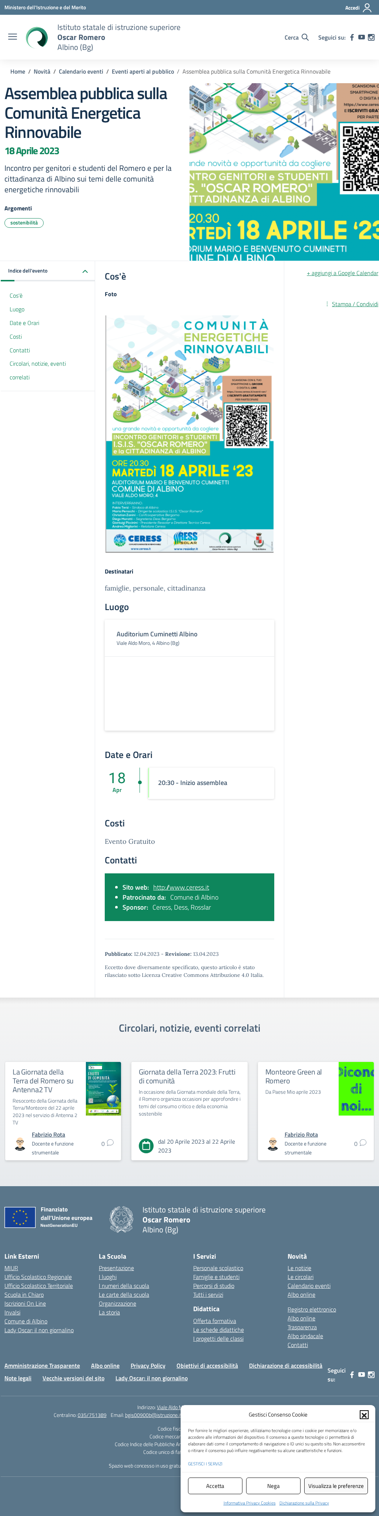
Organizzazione (117, 1303)
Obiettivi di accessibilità (207, 1365)
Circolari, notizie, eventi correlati (38, 370)
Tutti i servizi (208, 1294)
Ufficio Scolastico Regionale (38, 1276)
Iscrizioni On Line (25, 1303)
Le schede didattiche (218, 1329)
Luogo (17, 309)
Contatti (20, 350)
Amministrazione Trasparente (42, 1365)
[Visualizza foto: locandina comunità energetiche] (189, 434)
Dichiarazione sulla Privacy (304, 1502)
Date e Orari (24, 322)
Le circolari (300, 1276)
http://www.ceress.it (181, 887)
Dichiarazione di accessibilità (285, 1365)
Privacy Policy (148, 1365)
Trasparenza (302, 1327)
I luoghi (108, 1276)
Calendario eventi (309, 1285)
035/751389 (92, 1415)
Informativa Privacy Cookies (250, 1502)
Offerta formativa (214, 1320)
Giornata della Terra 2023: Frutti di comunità (187, 1076)
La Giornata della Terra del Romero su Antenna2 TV (43, 1080)
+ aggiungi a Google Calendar (342, 272)
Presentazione (116, 1267)
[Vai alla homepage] (36, 37)
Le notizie (299, 1267)
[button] (364, 1414)
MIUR (11, 1267)
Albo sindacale (305, 1335)
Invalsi (12, 1312)
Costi (16, 336)
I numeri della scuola (124, 1285)
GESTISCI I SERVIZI (205, 1463)
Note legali (17, 1378)
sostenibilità (24, 222)
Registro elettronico (312, 1309)
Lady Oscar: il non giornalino (39, 1330)
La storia (109, 1312)
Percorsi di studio (213, 1285)
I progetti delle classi (218, 1338)
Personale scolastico (218, 1267)
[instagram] (371, 37)
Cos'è (16, 295)
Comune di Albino (25, 1321)
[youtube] (361, 37)
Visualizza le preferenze (336, 1486)
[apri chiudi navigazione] (12, 37)
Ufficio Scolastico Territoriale (38, 1285)
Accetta (215, 1486)
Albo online (301, 1294)
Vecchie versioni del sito (73, 1378)
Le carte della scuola (124, 1294)
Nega (273, 1486)
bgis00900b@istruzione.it (153, 1415)
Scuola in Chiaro (24, 1294)
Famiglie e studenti (216, 1276)
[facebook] (352, 37)
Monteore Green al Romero (293, 1076)
